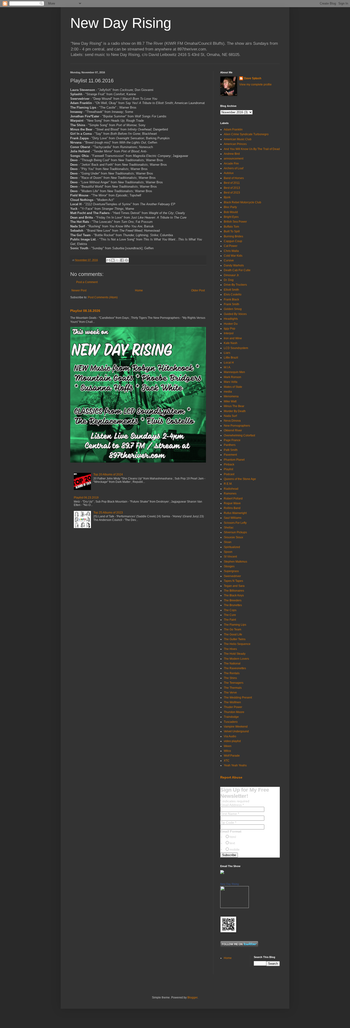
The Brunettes (233, 605)
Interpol (229, 333)
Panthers (229, 445)
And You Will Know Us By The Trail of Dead (252, 149)
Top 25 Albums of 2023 (108, 512)
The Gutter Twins (234, 639)
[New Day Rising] (234, 907)
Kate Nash (230, 343)
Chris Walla (231, 251)
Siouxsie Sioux (233, 537)
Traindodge (231, 717)
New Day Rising (120, 23)
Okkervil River (233, 430)
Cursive (229, 260)
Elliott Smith (231, 289)
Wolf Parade (232, 755)
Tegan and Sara (234, 586)
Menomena (231, 396)
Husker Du (231, 323)
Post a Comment (87, 282)
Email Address (232, 805)
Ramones (230, 493)
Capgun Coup (233, 241)
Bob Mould (231, 212)
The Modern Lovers (236, 658)
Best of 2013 (232, 188)
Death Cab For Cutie (237, 270)
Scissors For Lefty (235, 522)
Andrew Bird (232, 153)
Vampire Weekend (236, 726)
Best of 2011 (232, 183)
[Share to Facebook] (122, 260)
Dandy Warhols (234, 265)
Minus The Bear (234, 406)
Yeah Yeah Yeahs (235, 765)
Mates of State (233, 387)
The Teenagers (233, 682)
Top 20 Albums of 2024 (108, 474)
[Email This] (108, 260)
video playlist (232, 741)
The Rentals (232, 673)
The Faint (230, 619)
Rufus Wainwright (235, 513)
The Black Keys (234, 595)
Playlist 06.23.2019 (86, 497)
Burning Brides (233, 236)
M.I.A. (227, 367)
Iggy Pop (229, 328)
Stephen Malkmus (235, 561)
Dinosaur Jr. (231, 275)
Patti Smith (231, 450)
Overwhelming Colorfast (239, 435)
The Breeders (232, 600)
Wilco (227, 751)
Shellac (229, 527)
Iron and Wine (233, 338)
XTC (227, 760)
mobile (235, 849)
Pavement (230, 454)
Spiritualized (232, 547)
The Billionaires (234, 590)
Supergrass (231, 571)
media (228, 391)
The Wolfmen (232, 702)
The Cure (230, 615)
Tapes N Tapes (233, 581)
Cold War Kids (233, 255)
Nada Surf (230, 416)
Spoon (228, 552)
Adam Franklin (233, 129)
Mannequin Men (234, 372)
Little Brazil (231, 357)
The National (232, 663)
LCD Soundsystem (236, 348)
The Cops (230, 610)
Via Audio (230, 736)
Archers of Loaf (233, 168)
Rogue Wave (232, 503)
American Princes (235, 144)
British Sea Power (235, 221)
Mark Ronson (232, 377)
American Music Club (237, 139)
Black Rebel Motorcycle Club (242, 202)
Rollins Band (232, 508)
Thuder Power (233, 707)
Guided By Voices (235, 314)
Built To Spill (232, 231)
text (232, 843)
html (233, 837)
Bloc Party (230, 207)
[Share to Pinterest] (126, 260)
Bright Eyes (231, 217)
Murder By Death (235, 411)
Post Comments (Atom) (103, 297)
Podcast (229, 474)
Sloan (227, 542)
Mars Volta (230, 382)
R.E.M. (228, 483)
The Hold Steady (234, 653)
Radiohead (231, 488)
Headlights (231, 318)
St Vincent (230, 556)
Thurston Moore (234, 712)
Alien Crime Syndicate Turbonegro (246, 134)
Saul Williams (232, 517)
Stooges (229, 566)
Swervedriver (232, 576)
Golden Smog (233, 309)
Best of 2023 (232, 192)
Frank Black (231, 299)
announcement (233, 158)
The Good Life (233, 634)
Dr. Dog (229, 280)
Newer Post (78, 290)
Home (139, 290)
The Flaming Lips (235, 624)
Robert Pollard (233, 498)
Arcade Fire (231, 163)
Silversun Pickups (235, 532)
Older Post (198, 290)
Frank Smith (231, 304)
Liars (227, 352)
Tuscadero (231, 722)
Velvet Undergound (236, 731)
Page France (232, 440)
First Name (229, 814)
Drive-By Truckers (235, 284)
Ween (227, 746)
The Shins (230, 678)
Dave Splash (252, 78)
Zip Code (228, 822)
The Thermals (233, 687)
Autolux (229, 173)
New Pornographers (237, 425)
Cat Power (230, 246)
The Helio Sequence (237, 644)
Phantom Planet (234, 459)
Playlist (228, 469)
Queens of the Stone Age (240, 479)
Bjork (227, 197)
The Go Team (232, 629)
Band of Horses (234, 178)
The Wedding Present (238, 697)
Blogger (192, 997)
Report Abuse (231, 777)
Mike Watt (230, 401)
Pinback (229, 464)
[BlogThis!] (112, 260)
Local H (229, 362)
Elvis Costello (232, 294)
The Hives (230, 649)
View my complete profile (255, 84)
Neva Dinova (232, 420)
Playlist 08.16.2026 (85, 311)
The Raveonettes (235, 668)
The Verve (230, 692)
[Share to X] (117, 260)
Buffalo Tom (231, 226)
